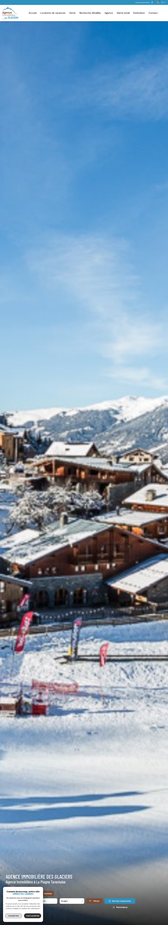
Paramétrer (13, 916)
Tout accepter (32, 916)
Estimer (48, 893)
